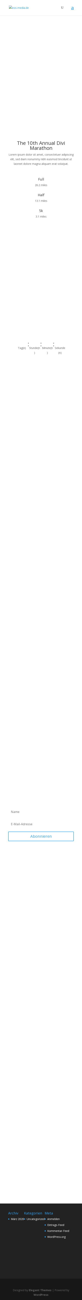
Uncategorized (36, 1219)
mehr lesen (19, 897)
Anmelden (53, 1219)
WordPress (41, 1295)
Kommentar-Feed (58, 1231)
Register (19, 317)
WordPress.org (56, 1237)
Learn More (25, 672)
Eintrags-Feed (55, 1225)
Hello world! (20, 883)
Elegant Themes (40, 1290)
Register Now (24, 88)
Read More (41, 915)
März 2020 (17, 1219)
